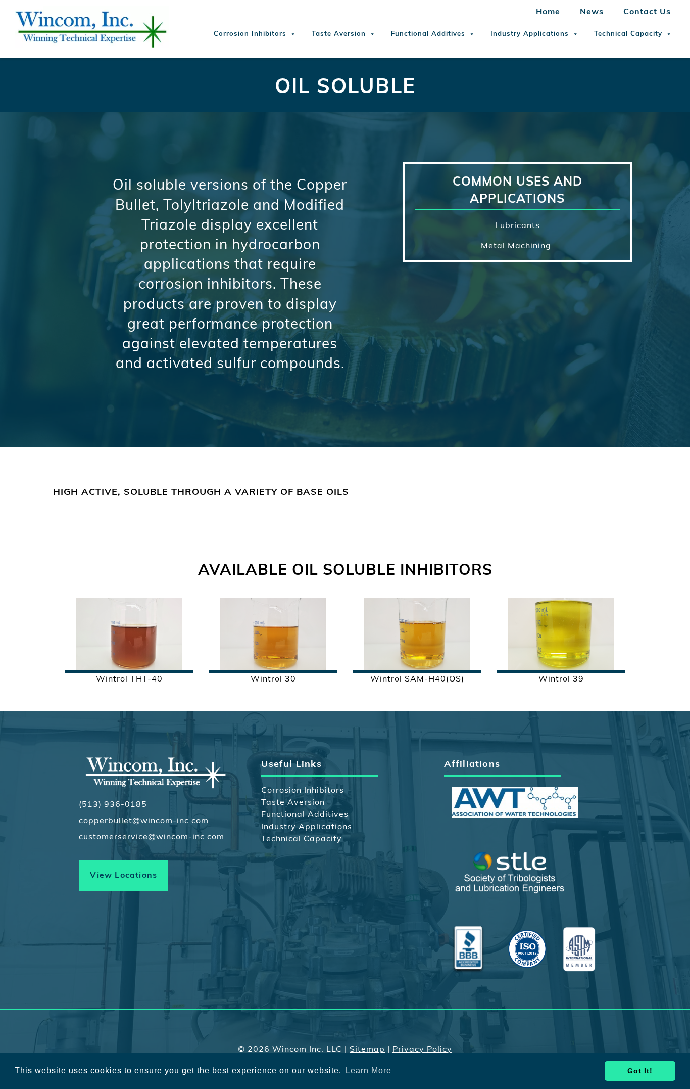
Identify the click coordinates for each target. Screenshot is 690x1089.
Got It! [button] (640, 1071)
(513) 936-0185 (113, 805)
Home (548, 12)
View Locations (123, 876)
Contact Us (647, 12)
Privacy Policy (422, 1050)
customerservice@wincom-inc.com (151, 837)
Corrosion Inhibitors (250, 34)
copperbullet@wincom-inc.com (144, 821)
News (592, 12)
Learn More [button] (368, 1070)
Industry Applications (529, 34)
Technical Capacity (628, 34)
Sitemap (367, 1050)
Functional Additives (428, 34)
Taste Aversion (339, 34)
